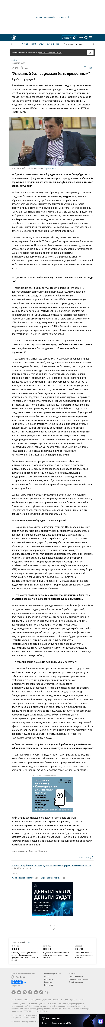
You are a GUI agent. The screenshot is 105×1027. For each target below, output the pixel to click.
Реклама (48, 982)
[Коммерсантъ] (13, 37)
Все (29, 942)
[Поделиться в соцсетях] (90, 68)
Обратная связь (76, 976)
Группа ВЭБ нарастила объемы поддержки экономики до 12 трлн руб (88, 955)
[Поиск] (86, 38)
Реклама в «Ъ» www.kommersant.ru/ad (52, 17)
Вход (81, 37)
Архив (46, 976)
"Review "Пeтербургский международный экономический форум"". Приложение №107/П (51, 865)
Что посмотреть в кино (73, 44)
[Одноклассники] (30, 992)
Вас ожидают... (54, 1018)
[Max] (41, 992)
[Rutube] (36, 992)
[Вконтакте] (19, 992)
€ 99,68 (33, 44)
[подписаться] (36, 878)
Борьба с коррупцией (50, 877)
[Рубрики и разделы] (91, 38)
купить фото (51, 168)
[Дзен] (25, 992)
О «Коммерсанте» (52, 973)
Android (72, 973)
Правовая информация (79, 979)
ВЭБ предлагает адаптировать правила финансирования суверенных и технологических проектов (25, 956)
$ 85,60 (25, 44)
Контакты (48, 979)
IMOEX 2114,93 (53, 44)
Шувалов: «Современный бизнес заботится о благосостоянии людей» (57, 955)
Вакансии (48, 985)
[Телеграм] (13, 992)
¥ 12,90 (42, 44)
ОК (90, 52)
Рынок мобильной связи (22, 877)
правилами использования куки (50, 53)
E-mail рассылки (76, 982)
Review (14, 60)
